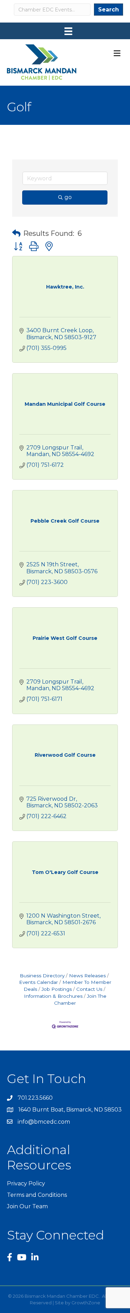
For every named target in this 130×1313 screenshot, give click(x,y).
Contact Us (89, 989)
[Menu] (68, 31)
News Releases (87, 975)
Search (108, 9)
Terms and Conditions (37, 1195)
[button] (16, 233)
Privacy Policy (26, 1183)
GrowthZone (85, 1302)
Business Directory (42, 975)
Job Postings (57, 989)
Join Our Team (27, 1206)
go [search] (68, 197)
